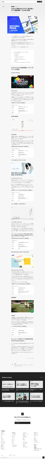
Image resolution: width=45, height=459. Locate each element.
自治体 (12, 442)
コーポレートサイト (14, 435)
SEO (1, 437)
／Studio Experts (16, 6)
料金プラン (35, 444)
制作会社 (24, 435)
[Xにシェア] (31, 358)
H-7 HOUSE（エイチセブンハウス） (19, 56)
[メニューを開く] (43, 1)
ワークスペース (2, 440)
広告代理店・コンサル (25, 436)
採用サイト (13, 436)
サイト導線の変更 (14, 446)
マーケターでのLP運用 (14, 445)
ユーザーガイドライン (36, 450)
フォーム (2, 436)
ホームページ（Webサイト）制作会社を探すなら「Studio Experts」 (22, 62)
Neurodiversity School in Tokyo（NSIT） (19, 59)
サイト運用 (2, 438)
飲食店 (23, 438)
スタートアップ (24, 437)
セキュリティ (2, 439)
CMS (1, 435)
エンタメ (13, 441)
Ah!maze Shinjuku (16, 53)
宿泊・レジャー (13, 440)
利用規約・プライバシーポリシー (38, 448)
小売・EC (24, 439)
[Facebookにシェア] (33, 358)
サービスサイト (13, 437)
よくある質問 (35, 440)
